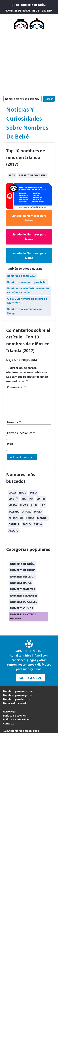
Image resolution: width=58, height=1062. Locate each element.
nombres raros (21, 583)
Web (10, 444)
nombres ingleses (22, 589)
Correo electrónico (21, 433)
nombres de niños (22, 570)
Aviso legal (9, 711)
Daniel (26, 511)
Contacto (8, 723)
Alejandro (16, 518)
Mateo (41, 499)
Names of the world (15, 703)
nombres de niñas (22, 564)
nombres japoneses (23, 602)
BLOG (35, 10)
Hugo (23, 492)
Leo (43, 505)
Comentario (16, 387)
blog (12, 175)
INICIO (15, 5)
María (13, 505)
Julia (34, 505)
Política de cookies (14, 715)
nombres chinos (21, 608)
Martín (14, 499)
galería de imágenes (33, 175)
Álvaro (13, 530)
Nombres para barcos (16, 699)
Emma (30, 518)
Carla (38, 524)
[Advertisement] (29, 62)
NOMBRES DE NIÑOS (17, 10)
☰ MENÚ (46, 10)
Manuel (42, 518)
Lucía (12, 492)
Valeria (14, 511)
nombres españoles (23, 595)
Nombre (14, 422)
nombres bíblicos (22, 576)
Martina (27, 499)
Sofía (33, 492)
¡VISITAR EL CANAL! (30, 677)
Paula (38, 511)
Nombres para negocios (17, 695)
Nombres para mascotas (18, 691)
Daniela (14, 524)
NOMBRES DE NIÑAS (33, 5)
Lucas (24, 505)
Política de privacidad (16, 719)
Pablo (27, 524)
